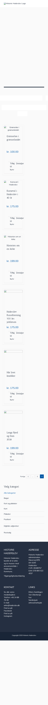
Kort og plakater (10, 503)
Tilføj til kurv (12, 166)
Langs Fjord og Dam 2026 (12, 436)
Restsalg (7, 532)
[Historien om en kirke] (13, 238)
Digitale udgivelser (11, 526)
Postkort (7, 519)
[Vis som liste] (24, 113)
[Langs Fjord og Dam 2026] (13, 419)
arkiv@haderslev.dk (12, 605)
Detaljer (18, 163)
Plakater (7, 514)
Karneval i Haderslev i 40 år (12, 194)
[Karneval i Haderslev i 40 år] (13, 183)
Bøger (6, 498)
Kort (5, 509)
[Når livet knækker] (13, 359)
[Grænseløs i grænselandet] (13, 128)
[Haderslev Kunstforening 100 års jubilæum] (13, 298)
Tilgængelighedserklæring (14, 576)
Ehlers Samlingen (36, 592)
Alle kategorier (10, 493)
